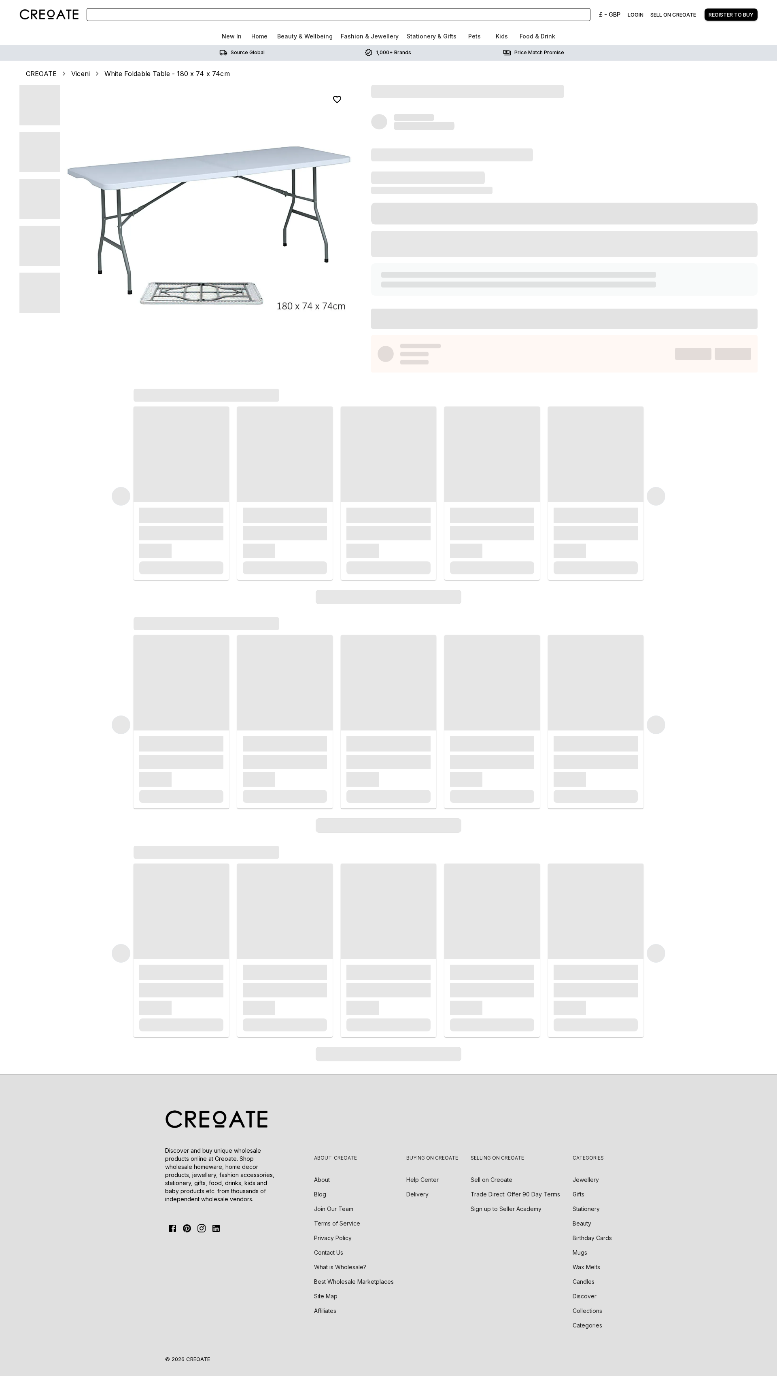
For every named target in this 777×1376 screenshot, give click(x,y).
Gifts (578, 1194)
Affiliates (325, 1310)
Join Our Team (333, 1208)
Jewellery (586, 1179)
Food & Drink (537, 36)
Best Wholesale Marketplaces (354, 1281)
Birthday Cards (592, 1237)
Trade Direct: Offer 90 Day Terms (515, 1194)
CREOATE (41, 74)
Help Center (422, 1179)
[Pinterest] (187, 1228)
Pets (474, 36)
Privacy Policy (333, 1237)
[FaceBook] (172, 1228)
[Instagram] (201, 1228)
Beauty (582, 1223)
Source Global (248, 52)
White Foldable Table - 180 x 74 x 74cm (167, 74)
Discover (585, 1296)
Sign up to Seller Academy (506, 1208)
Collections (587, 1310)
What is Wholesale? (340, 1267)
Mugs (580, 1252)
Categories (587, 1325)
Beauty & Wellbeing (305, 36)
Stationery (586, 1208)
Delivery (417, 1194)
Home (259, 36)
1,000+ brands (393, 52)
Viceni (80, 74)
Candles (583, 1281)
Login (635, 14)
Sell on (491, 1179)
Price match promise (539, 52)
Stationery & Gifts (431, 36)
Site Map (326, 1296)
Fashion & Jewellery (370, 36)
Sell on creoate (673, 14)
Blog (320, 1194)
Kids (502, 36)
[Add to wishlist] (337, 99)
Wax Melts (586, 1267)
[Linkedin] (216, 1228)
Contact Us (328, 1252)
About (322, 1179)
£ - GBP (609, 14)
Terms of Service (337, 1223)
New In (232, 36)
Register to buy (731, 14)
